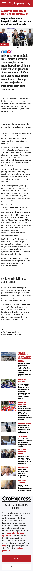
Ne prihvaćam (16, 567)
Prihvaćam (16, 559)
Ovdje (4, 546)
